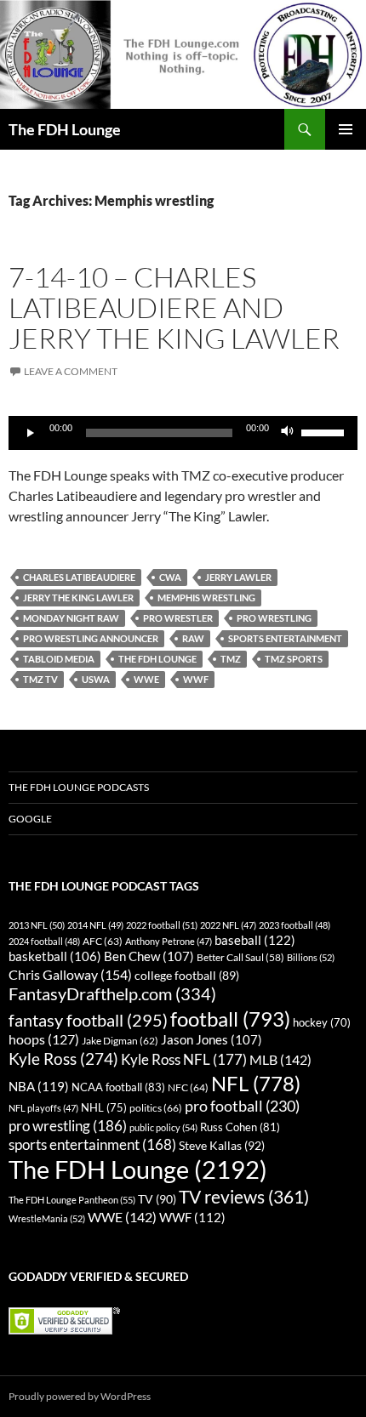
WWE (146, 679)
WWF (196, 679)
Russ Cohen (240, 1127)
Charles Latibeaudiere (79, 577)
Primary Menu (345, 129)
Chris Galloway (70, 974)
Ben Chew (149, 956)
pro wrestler (178, 617)
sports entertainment (285, 638)
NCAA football (118, 1087)
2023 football (294, 924)
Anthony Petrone (168, 941)
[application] (183, 433)
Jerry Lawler (238, 577)
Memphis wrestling (206, 597)
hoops (44, 1039)
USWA (96, 679)
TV (157, 1199)
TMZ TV (40, 679)
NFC (188, 1087)
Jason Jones (211, 1040)
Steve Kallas (222, 1145)
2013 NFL (37, 924)
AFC (103, 941)
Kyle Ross (63, 1058)
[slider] (325, 431)
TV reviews (244, 1197)
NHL (104, 1107)
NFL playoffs (43, 1107)
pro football (242, 1105)
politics (155, 1107)
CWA (170, 577)
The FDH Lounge (65, 129)
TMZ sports (294, 658)
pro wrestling (274, 617)
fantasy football (88, 1020)
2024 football (44, 941)
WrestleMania (47, 1218)
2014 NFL (95, 924)
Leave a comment (70, 371)
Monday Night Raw (71, 617)
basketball (55, 956)
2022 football (161, 924)
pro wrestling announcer (90, 638)
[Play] (30, 432)
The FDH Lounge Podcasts (79, 787)
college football (186, 975)
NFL (255, 1083)
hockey (322, 1022)
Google (30, 818)
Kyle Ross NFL (184, 1059)
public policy (163, 1127)
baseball (254, 940)
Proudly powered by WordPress (80, 1396)
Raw (193, 638)
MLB (280, 1059)
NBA (39, 1086)
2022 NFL (228, 924)
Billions (311, 957)
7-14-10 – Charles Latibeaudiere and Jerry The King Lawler (174, 307)
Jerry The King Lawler (78, 597)
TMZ (230, 658)
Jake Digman (120, 1040)
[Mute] (287, 432)
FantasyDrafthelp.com (112, 993)
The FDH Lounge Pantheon (72, 1199)
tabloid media (58, 658)
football (230, 1018)
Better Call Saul (240, 957)
